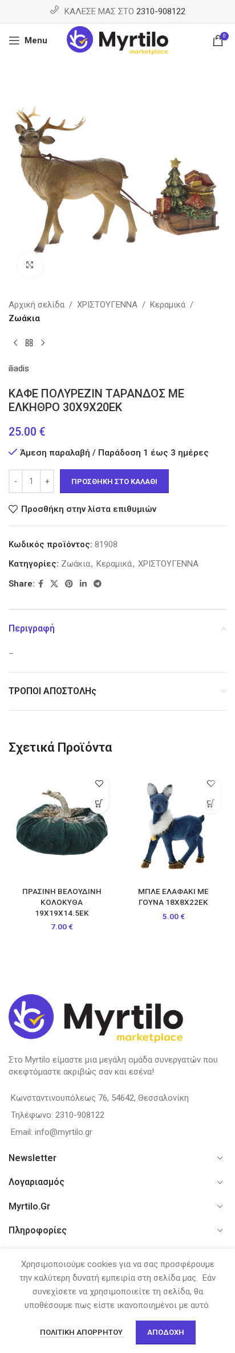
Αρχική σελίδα (36, 305)
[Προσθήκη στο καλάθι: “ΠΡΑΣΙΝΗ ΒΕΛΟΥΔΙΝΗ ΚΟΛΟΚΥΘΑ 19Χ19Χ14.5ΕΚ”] (99, 804)
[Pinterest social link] (69, 584)
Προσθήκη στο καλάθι (114, 481)
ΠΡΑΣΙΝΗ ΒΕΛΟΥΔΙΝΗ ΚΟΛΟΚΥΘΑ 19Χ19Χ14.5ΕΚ (62, 902)
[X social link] (54, 584)
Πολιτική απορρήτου (82, 1332)
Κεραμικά (167, 305)
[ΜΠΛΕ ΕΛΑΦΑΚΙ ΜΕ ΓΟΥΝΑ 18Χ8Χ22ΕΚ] (173, 825)
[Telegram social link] (97, 584)
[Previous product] (15, 343)
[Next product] (43, 343)
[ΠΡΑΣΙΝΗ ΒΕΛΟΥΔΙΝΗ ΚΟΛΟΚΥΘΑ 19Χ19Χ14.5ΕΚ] (62, 825)
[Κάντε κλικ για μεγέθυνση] (30, 265)
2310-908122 (160, 11)
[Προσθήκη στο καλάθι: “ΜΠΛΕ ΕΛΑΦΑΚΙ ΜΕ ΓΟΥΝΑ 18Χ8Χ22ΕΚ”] (211, 804)
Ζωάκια (24, 318)
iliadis (19, 368)
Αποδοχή (165, 1332)
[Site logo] (118, 40)
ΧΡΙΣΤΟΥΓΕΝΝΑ (107, 305)
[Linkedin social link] (83, 584)
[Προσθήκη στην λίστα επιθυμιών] (99, 784)
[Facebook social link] (41, 584)
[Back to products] (29, 343)
